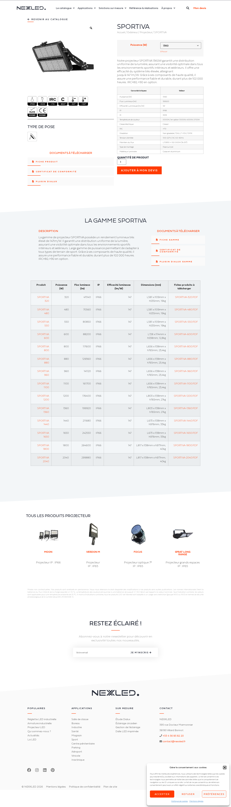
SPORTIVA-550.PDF (186, 321)
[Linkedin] (45, 770)
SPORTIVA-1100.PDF (186, 383)
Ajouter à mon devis (139, 170)
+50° (83, 104)
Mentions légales (196, 801)
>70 (53, 104)
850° (63, 104)
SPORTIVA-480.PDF (186, 309)
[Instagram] (37, 770)
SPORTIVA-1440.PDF (186, 420)
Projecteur (146, 32)
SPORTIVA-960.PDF (186, 371)
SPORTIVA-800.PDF (186, 346)
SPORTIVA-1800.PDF (185, 445)
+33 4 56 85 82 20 (173, 735)
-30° (73, 104)
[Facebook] (29, 770)
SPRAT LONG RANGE (182, 553)
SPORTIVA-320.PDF (186, 297)
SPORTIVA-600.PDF (186, 334)
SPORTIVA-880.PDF (186, 358)
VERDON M (93, 551)
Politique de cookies (179, 801)
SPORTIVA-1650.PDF (186, 432)
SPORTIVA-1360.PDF (186, 408)
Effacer (163, 51)
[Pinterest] (53, 770)
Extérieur (132, 32)
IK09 (43, 104)
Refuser (188, 794)
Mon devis (199, 8)
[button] (224, 767)
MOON (48, 551)
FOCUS (138, 551)
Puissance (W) (138, 45)
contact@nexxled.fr (174, 741)
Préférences (214, 794)
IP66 (32, 104)
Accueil (121, 32)
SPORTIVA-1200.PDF (186, 395)
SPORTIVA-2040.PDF (185, 457)
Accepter (162, 794)
